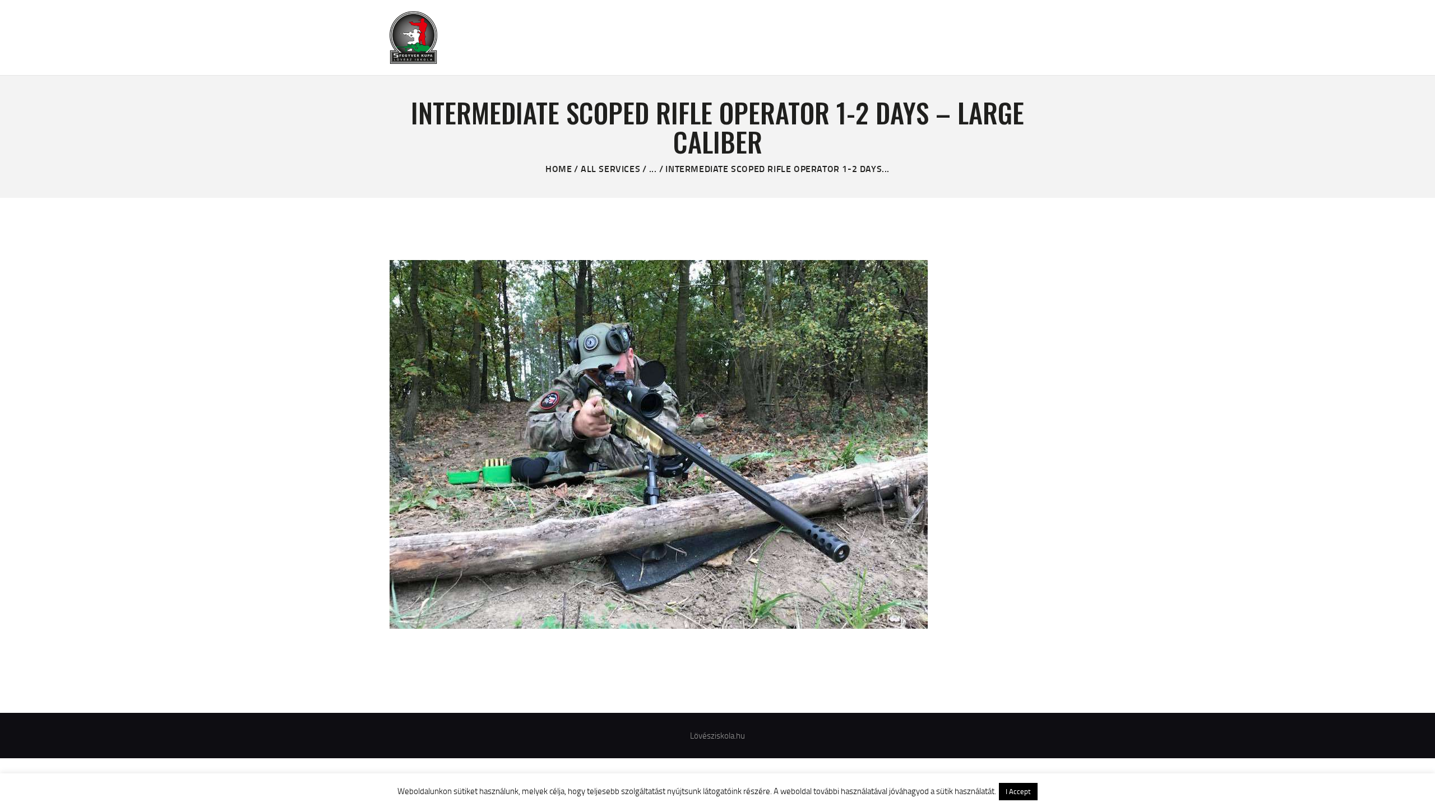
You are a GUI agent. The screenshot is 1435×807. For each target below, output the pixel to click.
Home (558, 168)
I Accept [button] (1018, 791)
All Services (610, 168)
